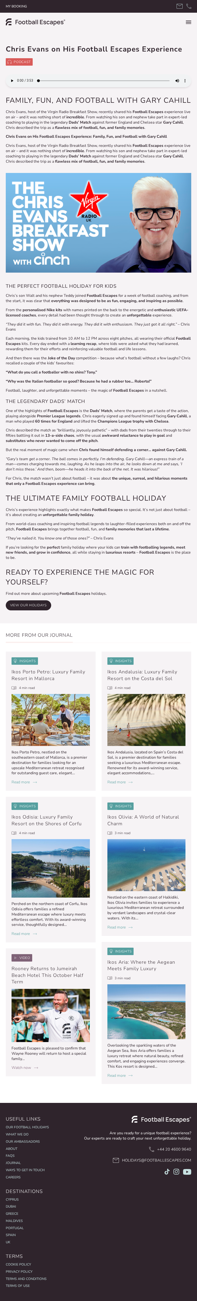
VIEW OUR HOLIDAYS (28, 605)
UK (8, 1242)
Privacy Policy (19, 1271)
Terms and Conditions (26, 1279)
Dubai (11, 1206)
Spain (11, 1235)
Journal (13, 1163)
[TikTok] (167, 1172)
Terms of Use (18, 1286)
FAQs (10, 1155)
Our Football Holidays (27, 1127)
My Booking (16, 6)
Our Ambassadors (23, 1141)
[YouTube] (187, 1172)
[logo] (35, 22)
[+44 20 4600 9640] (188, 6)
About (11, 1148)
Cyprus (12, 1199)
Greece (12, 1213)
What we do (17, 1134)
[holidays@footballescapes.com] (180, 6)
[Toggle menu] (188, 22)
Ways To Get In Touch (25, 1170)
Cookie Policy (18, 1264)
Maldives (14, 1221)
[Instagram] (176, 1172)
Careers (13, 1177)
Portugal (15, 1228)
